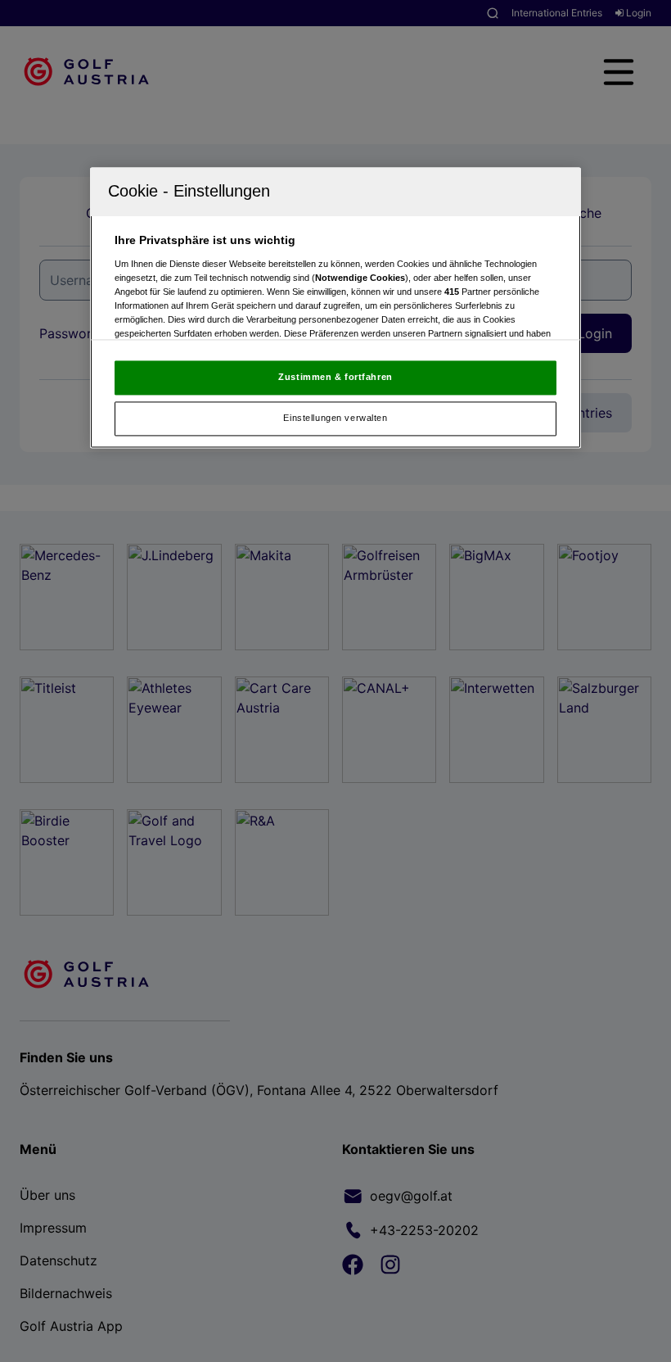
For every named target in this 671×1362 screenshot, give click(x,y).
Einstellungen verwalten (335, 418)
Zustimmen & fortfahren (335, 377)
